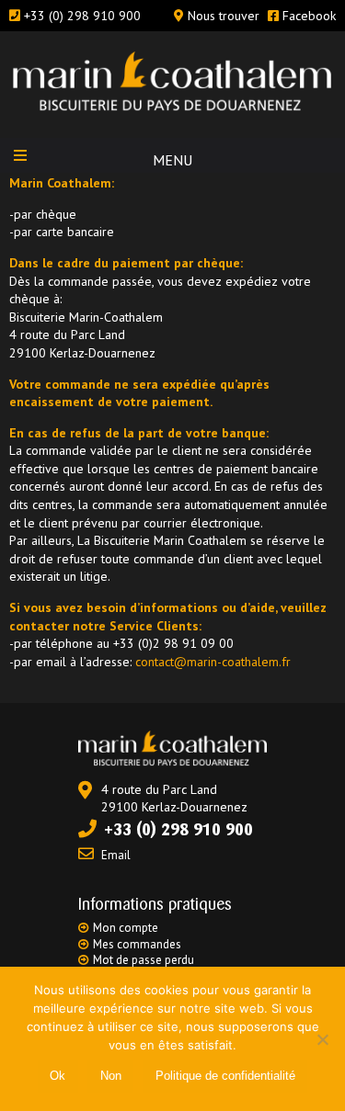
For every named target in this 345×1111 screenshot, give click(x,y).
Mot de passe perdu (143, 960)
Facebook (309, 15)
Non (110, 1076)
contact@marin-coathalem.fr (211, 661)
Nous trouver (223, 15)
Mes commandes (137, 944)
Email (116, 855)
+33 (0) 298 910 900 (82, 15)
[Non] (322, 1039)
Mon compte (125, 928)
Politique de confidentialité (225, 1076)
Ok (57, 1076)
